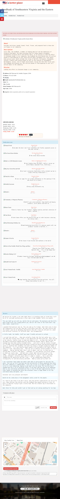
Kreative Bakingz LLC (36, 254)
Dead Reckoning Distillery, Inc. (38, 222)
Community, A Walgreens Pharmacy (39, 199)
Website (6, 78)
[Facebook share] (2, 11)
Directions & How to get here (10, 468)
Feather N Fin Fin (35, 238)
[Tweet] (2, 15)
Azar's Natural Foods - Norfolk (38, 269)
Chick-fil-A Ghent (35, 176)
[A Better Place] (12, 3)
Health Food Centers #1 (37, 261)
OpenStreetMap (49, 464)
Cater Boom (33, 215)
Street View (20, 440)
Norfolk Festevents (35, 184)
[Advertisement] (30, 25)
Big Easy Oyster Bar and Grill (38, 168)
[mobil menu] (43, 3)
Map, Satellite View (9, 440)
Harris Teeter (34, 207)
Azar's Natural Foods (36, 277)
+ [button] (5, 444)
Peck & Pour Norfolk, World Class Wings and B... (43, 246)
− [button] (5, 446)
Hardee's (33, 191)
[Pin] (2, 19)
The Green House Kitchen (37, 153)
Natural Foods (34, 145)
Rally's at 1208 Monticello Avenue (39, 160)
